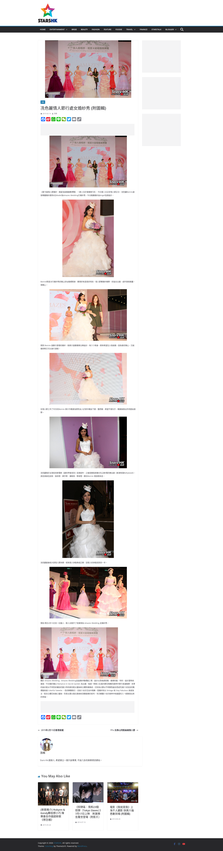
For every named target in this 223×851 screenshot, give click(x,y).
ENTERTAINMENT (57, 29)
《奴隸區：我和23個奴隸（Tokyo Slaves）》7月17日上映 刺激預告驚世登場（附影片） (88, 812)
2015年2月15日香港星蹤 (52, 730)
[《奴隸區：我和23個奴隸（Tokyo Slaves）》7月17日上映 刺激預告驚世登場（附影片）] (88, 784)
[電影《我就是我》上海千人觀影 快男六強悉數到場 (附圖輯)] (122, 784)
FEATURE (107, 29)
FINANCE (143, 29)
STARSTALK (156, 29)
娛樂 (43, 102)
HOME (43, 29)
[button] (66, 29)
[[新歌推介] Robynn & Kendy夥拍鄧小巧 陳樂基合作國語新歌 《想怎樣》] (53, 784)
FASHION (96, 29)
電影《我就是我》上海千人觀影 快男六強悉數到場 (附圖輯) (122, 810)
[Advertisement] (87, 129)
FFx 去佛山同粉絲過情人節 (122, 730)
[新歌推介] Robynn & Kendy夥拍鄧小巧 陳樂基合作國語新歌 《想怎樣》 (53, 815)
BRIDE (74, 29)
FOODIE (119, 29)
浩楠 (55, 113)
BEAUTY (84, 29)
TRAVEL (129, 29)
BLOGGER (169, 29)
